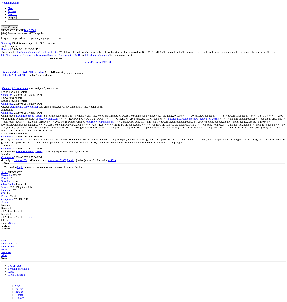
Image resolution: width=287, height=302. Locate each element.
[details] (33, 106)
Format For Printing (18, 268)
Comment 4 (7, 136)
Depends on (7, 246)
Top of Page (14, 265)
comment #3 (20, 139)
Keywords (6, 243)
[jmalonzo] (6, 226)
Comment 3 (7, 112)
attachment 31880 (19, 106)
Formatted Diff (99, 62)
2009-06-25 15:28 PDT (14, 75)
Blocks (5, 249)
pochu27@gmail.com (47, 118)
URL (4, 240)
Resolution (7, 175)
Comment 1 (7, 94)
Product (5, 196)
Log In (12, 17)
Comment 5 (7, 148)
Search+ (12, 14)
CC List (5, 220)
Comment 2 (7, 103)
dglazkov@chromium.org (100, 121)
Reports (19, 294)
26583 (32, 30)
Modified (6, 214)
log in (20, 167)
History (31, 217)
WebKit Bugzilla (10, 2)
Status (4, 172)
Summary (6, 43)
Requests (19, 297)
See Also (6, 252)
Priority (5, 178)
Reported (6, 49)
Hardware (6, 190)
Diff (109, 62)
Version (5, 187)
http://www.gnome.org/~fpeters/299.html (37, 52)
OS (3, 193)
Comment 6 (7, 157)
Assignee (6, 202)
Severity (5, 181)
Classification (8, 184)
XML (11, 271)
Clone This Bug (16, 274)
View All (6, 88)
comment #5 (20, 160)
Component (7, 199)
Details (87, 62)
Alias (4, 255)
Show (12, 223)
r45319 (112, 160)
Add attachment (20, 88)
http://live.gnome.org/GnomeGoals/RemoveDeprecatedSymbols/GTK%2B (40, 55)
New (10, 8)
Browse (12, 11)
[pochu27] (6, 228)
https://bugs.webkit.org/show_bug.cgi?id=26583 (193, 118)
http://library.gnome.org (97, 55)
